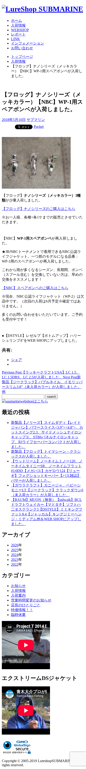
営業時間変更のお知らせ (31, 600)
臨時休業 (18, 615)
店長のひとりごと (25, 605)
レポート (18, 34)
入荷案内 (18, 595)
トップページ (22, 57)
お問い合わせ (22, 48)
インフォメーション (27, 43)
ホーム (16, 20)
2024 (14, 555)
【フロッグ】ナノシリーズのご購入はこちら (38, 209)
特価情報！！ (22, 610)
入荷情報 (18, 25)
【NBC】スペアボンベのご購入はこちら (35, 288)
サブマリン (36, 120)
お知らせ (18, 586)
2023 (14, 560)
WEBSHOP (20, 30)
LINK (15, 39)
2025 (14, 550)
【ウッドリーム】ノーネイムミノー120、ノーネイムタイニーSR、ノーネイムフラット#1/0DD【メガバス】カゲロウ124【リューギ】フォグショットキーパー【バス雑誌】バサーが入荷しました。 (47, 470)
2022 (14, 564)
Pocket (39, 127)
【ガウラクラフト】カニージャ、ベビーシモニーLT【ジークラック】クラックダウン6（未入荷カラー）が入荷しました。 (47, 490)
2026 (14, 545)
